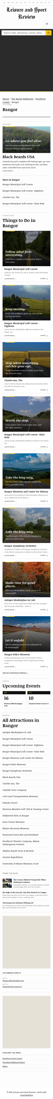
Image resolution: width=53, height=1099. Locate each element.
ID (49, 2)
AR (17, 2)
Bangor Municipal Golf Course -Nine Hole (23, 203)
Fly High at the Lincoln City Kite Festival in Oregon (25, 892)
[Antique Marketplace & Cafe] (26, 579)
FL (37, 2)
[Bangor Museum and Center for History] (26, 471)
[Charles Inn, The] (26, 359)
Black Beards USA (18, 156)
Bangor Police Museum (17, 654)
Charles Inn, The (11, 197)
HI (45, 2)
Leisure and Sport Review (26, 13)
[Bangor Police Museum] (26, 634)
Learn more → (9, 171)
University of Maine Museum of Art (20, 863)
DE (34, 2)
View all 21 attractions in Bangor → (15, 673)
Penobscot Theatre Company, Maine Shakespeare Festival (21, 843)
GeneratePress (26, 1095)
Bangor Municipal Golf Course (18, 184)
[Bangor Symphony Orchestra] (26, 525)
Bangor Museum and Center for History (26, 491)
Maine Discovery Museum (16, 828)
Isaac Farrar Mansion (14, 821)
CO (25, 2)
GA (41, 2)
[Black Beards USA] (26, 139)
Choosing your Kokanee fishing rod (18, 902)
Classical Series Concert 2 (12, 986)
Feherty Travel (10, 802)
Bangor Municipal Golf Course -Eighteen (23, 190)
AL (5, 2)
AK (9, 2)
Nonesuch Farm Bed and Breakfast (20, 834)
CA (21, 2)
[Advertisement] (26, 63)
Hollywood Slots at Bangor (16, 815)
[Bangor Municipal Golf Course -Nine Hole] (26, 414)
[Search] (48, 32)
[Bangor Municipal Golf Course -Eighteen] (26, 302)
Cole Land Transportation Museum (20, 796)
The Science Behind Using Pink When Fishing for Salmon (29, 880)
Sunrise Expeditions (13, 857)
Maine (6, 98)
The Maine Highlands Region (14, 1062)
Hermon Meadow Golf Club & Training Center (26, 809)
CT (29, 2)
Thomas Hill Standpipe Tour (13, 980)
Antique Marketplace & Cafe (19, 600)
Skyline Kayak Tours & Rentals (18, 850)
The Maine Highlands (22, 98)
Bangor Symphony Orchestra (20, 545)
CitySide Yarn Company (14, 789)
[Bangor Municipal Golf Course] (26, 248)
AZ (13, 2)
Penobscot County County (12, 1058)
